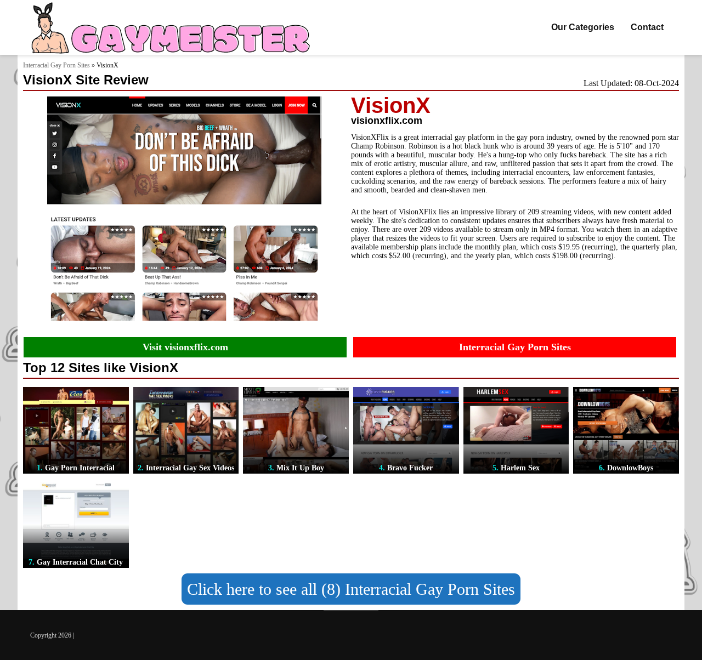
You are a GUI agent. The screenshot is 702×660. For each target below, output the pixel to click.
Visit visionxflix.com (185, 347)
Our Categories (582, 27)
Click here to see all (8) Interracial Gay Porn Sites (351, 589)
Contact (647, 27)
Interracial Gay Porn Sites (56, 65)
